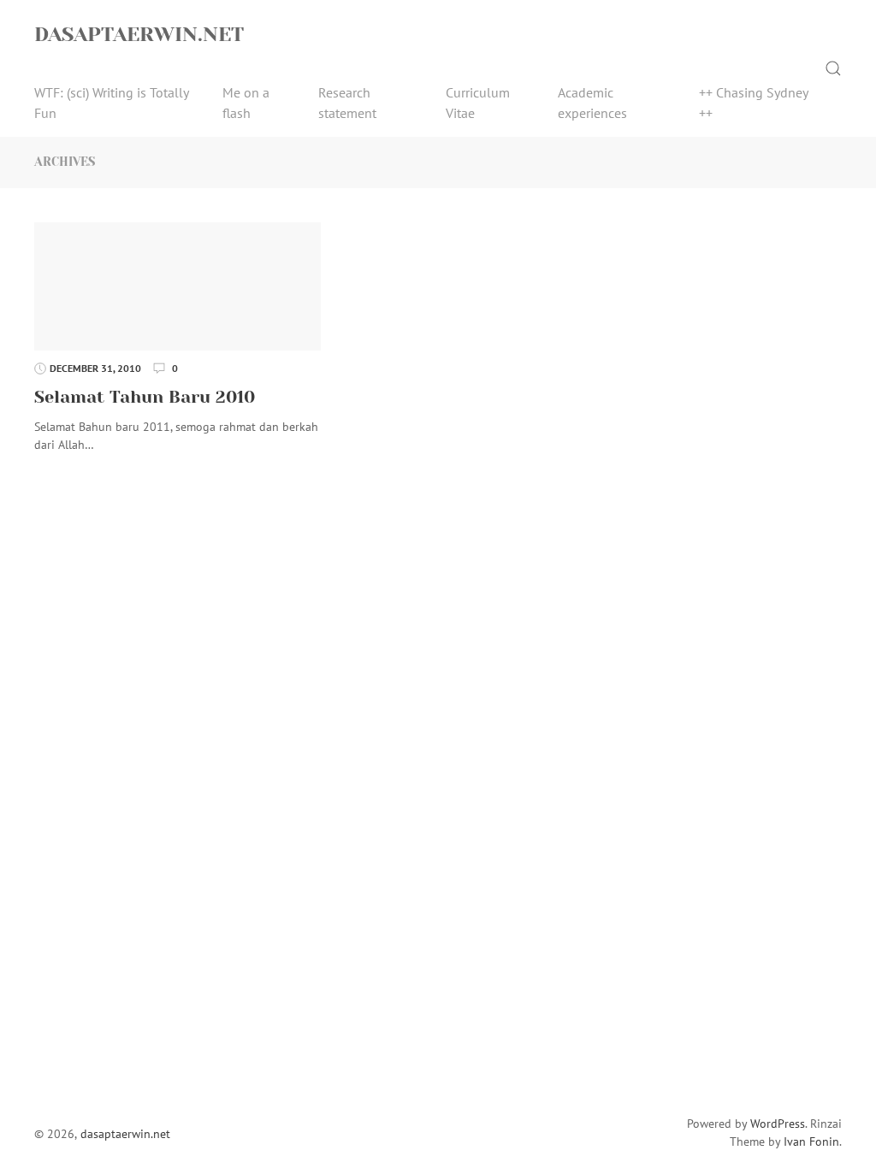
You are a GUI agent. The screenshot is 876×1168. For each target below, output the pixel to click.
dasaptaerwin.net (139, 34)
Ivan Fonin (811, 1141)
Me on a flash (245, 102)
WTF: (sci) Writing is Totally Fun (111, 102)
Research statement (347, 102)
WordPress (777, 1123)
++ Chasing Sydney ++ (753, 102)
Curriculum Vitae (478, 102)
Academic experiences (592, 102)
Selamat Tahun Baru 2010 (144, 397)
